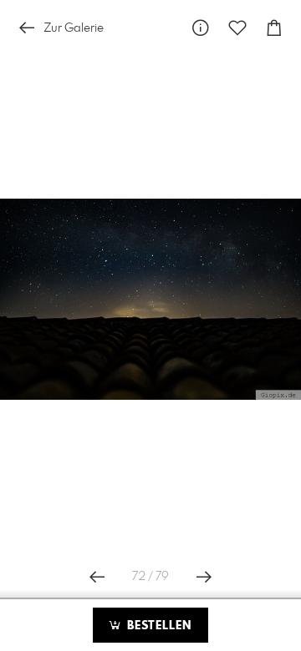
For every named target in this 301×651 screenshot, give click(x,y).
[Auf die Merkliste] (237, 28)
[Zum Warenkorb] (274, 28)
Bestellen (157, 626)
